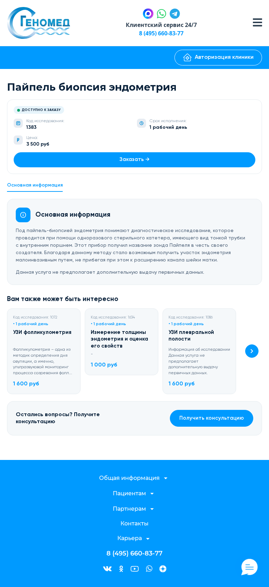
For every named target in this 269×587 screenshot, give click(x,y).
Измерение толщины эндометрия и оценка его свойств (119, 339)
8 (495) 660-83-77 (161, 33)
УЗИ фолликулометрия (42, 332)
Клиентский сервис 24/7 (161, 25)
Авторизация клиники (224, 57)
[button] (251, 351)
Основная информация (35, 185)
